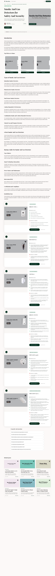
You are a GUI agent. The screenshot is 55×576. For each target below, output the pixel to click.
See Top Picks (7, 27)
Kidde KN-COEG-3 (8, 70)
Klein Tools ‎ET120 (23, 70)
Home (5, 4)
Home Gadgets (9, 4)
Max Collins (8, 23)
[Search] (44, 1)
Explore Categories (13, 1)
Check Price (11, 72)
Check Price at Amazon (34, 229)
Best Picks (48, 1)
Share (25, 23)
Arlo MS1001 (39, 70)
